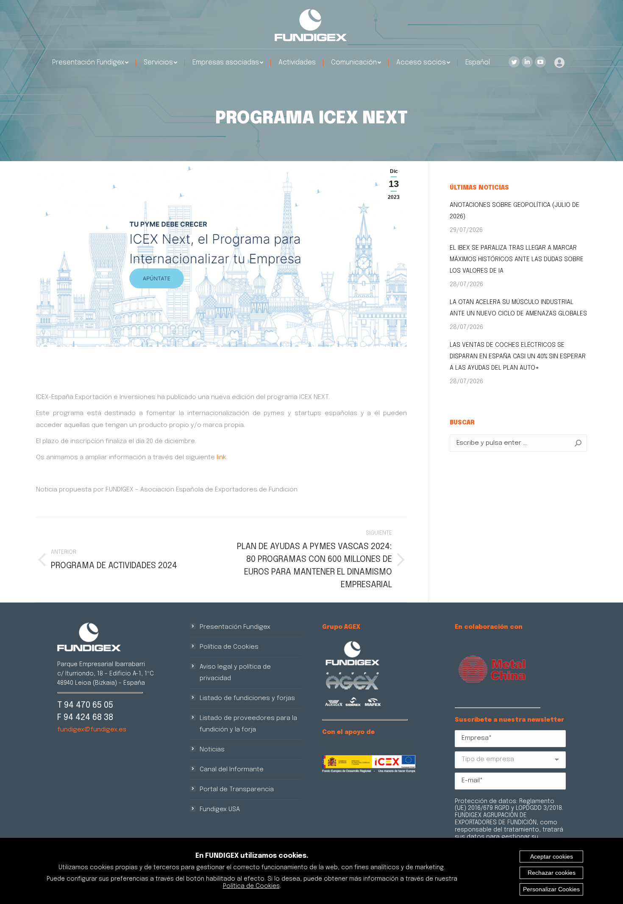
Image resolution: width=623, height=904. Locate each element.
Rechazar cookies (552, 872)
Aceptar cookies (551, 856)
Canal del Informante (232, 769)
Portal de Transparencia (237, 789)
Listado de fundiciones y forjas (247, 698)
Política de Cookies (229, 647)
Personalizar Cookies (551, 889)
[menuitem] (90, 63)
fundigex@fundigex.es (91, 729)
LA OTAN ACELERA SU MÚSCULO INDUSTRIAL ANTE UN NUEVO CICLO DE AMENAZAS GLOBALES (518, 308)
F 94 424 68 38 (85, 717)
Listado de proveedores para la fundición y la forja (248, 724)
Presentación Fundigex (235, 627)
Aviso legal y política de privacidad (235, 673)
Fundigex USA (220, 809)
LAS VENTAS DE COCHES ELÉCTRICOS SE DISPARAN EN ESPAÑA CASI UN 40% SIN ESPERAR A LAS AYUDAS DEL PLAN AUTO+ (518, 356)
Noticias (212, 749)
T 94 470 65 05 (85, 705)
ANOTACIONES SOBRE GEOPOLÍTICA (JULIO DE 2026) (514, 211)
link (221, 457)
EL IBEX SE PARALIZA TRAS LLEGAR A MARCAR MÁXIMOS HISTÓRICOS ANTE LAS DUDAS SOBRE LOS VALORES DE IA (517, 259)
